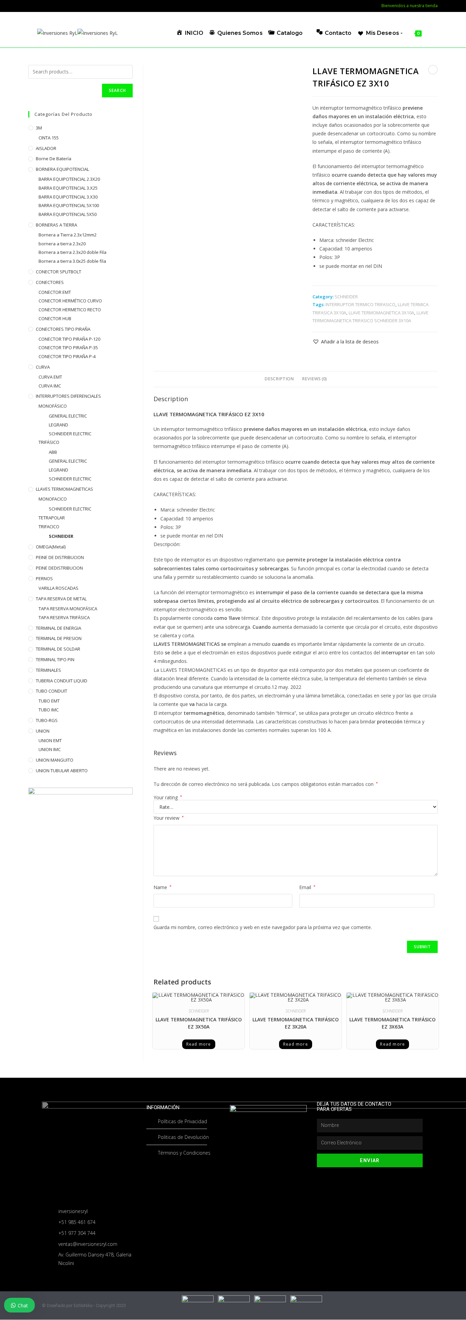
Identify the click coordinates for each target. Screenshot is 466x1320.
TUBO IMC (49, 710)
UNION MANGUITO (54, 760)
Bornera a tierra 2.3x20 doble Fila (72, 252)
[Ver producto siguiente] (433, 69)
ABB (53, 452)
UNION (42, 731)
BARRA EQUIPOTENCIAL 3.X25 (68, 188)
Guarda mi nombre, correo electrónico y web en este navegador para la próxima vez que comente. (263, 927)
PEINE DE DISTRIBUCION (60, 557)
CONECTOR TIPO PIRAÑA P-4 (67, 356)
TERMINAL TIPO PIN (55, 659)
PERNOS (44, 578)
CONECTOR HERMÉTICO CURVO (70, 301)
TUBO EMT (49, 701)
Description (279, 379)
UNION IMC (50, 749)
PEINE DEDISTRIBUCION (59, 568)
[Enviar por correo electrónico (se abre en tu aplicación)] (40, 5)
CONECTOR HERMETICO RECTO (70, 310)
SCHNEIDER (346, 297)
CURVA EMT (50, 377)
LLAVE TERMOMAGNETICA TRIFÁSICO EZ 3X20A (295, 1023)
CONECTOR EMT (55, 292)
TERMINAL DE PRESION (59, 638)
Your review (169, 818)
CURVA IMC (50, 386)
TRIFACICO (49, 526)
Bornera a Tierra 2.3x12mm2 (68, 235)
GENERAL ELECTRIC (68, 416)
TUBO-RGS (47, 720)
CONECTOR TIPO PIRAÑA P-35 (68, 347)
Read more (198, 1044)
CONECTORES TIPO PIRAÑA (63, 329)
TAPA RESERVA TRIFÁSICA (64, 617)
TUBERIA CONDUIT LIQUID (61, 681)
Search (117, 90)
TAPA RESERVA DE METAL (61, 599)
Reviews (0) (314, 379)
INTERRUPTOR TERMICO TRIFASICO (360, 304)
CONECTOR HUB (55, 318)
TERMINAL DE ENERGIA (58, 628)
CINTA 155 (49, 138)
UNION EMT (50, 740)
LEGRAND (58, 425)
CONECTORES (50, 282)
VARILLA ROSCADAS (58, 588)
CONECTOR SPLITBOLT (58, 272)
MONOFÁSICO (53, 406)
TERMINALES (48, 670)
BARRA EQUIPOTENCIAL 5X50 (68, 214)
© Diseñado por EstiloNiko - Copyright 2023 (84, 1305)
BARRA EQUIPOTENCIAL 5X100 (69, 205)
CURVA (43, 367)
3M (39, 128)
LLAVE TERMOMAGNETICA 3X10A (381, 313)
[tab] (279, 379)
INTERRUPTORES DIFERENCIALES (68, 396)
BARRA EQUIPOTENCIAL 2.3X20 (69, 179)
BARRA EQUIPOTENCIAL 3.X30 (68, 197)
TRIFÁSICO (49, 442)
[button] (345, 341)
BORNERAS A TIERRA (56, 225)
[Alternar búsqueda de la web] (429, 33)
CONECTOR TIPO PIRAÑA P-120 (69, 339)
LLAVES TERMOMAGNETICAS (64, 489)
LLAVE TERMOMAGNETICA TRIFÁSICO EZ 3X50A (199, 1023)
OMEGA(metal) (50, 547)
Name (163, 887)
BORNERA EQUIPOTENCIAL (62, 169)
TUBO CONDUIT (51, 691)
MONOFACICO (53, 499)
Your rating (168, 797)
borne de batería (53, 158)
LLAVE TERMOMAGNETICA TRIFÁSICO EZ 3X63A (392, 1023)
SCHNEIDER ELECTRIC (70, 434)
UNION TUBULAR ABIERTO (62, 770)
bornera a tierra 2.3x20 (62, 244)
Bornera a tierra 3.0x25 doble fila (72, 261)
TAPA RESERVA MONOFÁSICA (68, 608)
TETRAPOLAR (52, 518)
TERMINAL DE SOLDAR (58, 649)
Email (307, 887)
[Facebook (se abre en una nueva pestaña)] (31, 5)
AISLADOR (46, 148)
